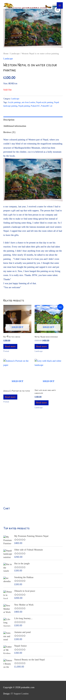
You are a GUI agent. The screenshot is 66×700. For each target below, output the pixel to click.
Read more (10, 346)
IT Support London (20, 694)
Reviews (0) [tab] (9, 132)
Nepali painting (24, 106)
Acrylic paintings (14, 102)
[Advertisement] (33, 459)
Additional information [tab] (14, 126)
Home (5, 53)
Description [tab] (8, 120)
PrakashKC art (46, 106)
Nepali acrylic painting (44, 102)
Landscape (15, 53)
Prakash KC (35, 106)
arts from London (28, 102)
